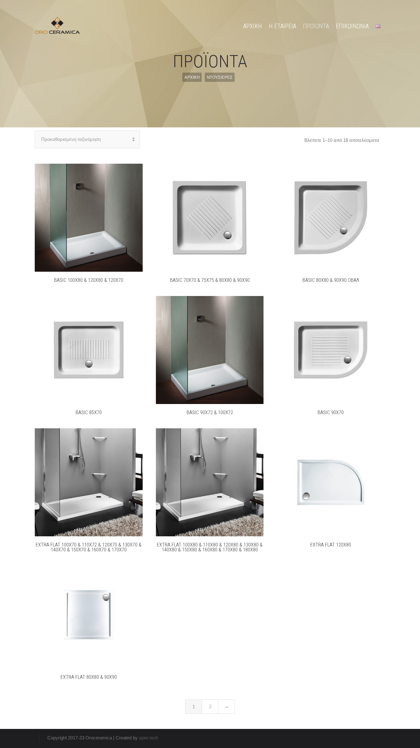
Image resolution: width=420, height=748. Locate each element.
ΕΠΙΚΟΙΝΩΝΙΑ (352, 26)
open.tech (148, 738)
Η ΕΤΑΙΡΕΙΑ (282, 26)
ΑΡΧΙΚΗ (252, 26)
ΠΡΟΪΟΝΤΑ (316, 26)
